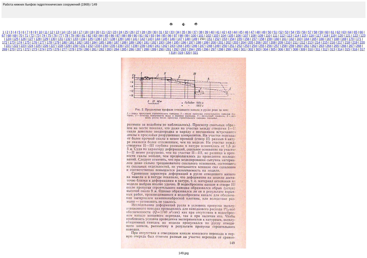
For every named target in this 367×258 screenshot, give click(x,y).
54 (292, 32)
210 (288, 42)
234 (105, 46)
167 (328, 39)
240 (150, 46)
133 (75, 39)
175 (27, 42)
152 (217, 39)
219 (354, 42)
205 (250, 42)
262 (314, 46)
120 (340, 35)
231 (82, 46)
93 (152, 35)
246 (194, 46)
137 (105, 39)
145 (164, 39)
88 (124, 35)
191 (146, 42)
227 (53, 46)
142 (142, 39)
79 (72, 35)
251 (232, 46)
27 (137, 32)
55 (298, 32)
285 (124, 49)
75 (49, 35)
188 (124, 42)
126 (23, 39)
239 (142, 46)
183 (86, 42)
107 (245, 35)
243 (172, 46)
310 (310, 49)
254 (254, 46)
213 (310, 42)
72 (32, 35)
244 (179, 46)
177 (42, 42)
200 (213, 42)
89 (129, 35)
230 (75, 46)
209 (280, 42)
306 (280, 49)
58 (315, 32)
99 (187, 35)
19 (91, 32)
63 (344, 32)
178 (49, 42)
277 (64, 49)
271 (19, 49)
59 (321, 32)
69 (15, 35)
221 (8, 46)
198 (198, 42)
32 (166, 32)
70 (20, 35)
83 (95, 35)
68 (9, 35)
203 (235, 42)
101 (201, 35)
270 (12, 49)
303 (258, 49)
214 (317, 42)
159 (269, 39)
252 (239, 46)
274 (42, 49)
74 (43, 35)
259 (291, 46)
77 (61, 35)
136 (97, 39)
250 (224, 46)
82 (89, 35)
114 (296, 35)
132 (68, 39)
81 (83, 35)
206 (258, 42)
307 (288, 49)
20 (97, 32)
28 (143, 32)
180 (64, 42)
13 (57, 32)
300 (235, 49)
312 (325, 49)
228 (60, 46)
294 (191, 49)
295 (198, 49)
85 (106, 35)
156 (246, 39)
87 (118, 35)
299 (228, 49)
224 (30, 46)
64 (350, 32)
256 (269, 46)
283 (109, 49)
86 (112, 35)
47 (252, 32)
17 (80, 32)
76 (55, 35)
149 (194, 39)
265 (336, 46)
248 (209, 46)
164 (306, 39)
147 (179, 39)
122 (355, 35)
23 (114, 32)
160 (276, 39)
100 (193, 35)
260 (299, 46)
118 (325, 35)
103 (215, 35)
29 (149, 32)
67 (3, 35)
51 (275, 32)
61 (332, 32)
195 (176, 42)
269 (4, 49)
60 (327, 32)
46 (246, 32)
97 (175, 35)
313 (332, 49)
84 (101, 35)
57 (309, 32)
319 (180, 52)
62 (338, 32)
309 (302, 49)
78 (66, 35)
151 (209, 39)
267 (351, 46)
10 (40, 32)
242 (164, 46)
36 (189, 32)
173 (12, 42)
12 (51, 32)
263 (321, 46)
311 (317, 49)
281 (94, 49)
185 (101, 42)
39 (206, 32)
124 (8, 39)
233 (97, 46)
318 (173, 52)
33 (172, 32)
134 (82, 39)
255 (261, 46)
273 (34, 49)
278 (71, 49)
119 (333, 35)
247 (202, 46)
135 (90, 39)
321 (195, 52)
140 (127, 39)
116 (311, 35)
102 (208, 35)
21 (103, 32)
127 (30, 39)
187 (116, 42)
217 (340, 42)
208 (273, 42)
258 (284, 46)
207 (265, 42)
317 (362, 49)
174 (19, 42)
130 (53, 39)
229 (68, 46)
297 (213, 49)
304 (265, 49)
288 (146, 49)
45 (241, 32)
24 (120, 32)
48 (258, 32)
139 (120, 39)
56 (304, 32)
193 (161, 42)
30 (155, 32)
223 (23, 46)
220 (362, 42)
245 (187, 46)
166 (321, 39)
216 (332, 42)
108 (253, 35)
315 (347, 49)
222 (15, 46)
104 (223, 35)
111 (275, 35)
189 (131, 42)
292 (176, 49)
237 (127, 46)
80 (78, 35)
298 (220, 49)
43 (229, 32)
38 (200, 32)
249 (217, 46)
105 (230, 35)
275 (49, 49)
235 (112, 46)
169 (343, 39)
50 (269, 32)
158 (261, 39)
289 (153, 49)
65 (355, 32)
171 (358, 39)
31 (160, 32)
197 (191, 42)
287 (138, 49)
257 (276, 46)
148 (187, 39)
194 (168, 42)
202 (228, 42)
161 (284, 39)
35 (183, 32)
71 (26, 35)
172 (4, 42)
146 (172, 39)
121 (348, 35)
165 (314, 39)
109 (260, 35)
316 (354, 49)
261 (306, 46)
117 (318, 35)
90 (135, 35)
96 (169, 35)
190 (138, 42)
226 (45, 46)
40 (212, 32)
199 (206, 42)
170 (351, 39)
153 (224, 39)
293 (183, 49)
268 (358, 46)
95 (164, 35)
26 (132, 32)
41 (218, 32)
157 (254, 39)
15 (69, 32)
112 (282, 35)
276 (56, 49)
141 (135, 39)
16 (74, 32)
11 (46, 32)
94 (158, 35)
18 (86, 32)
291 (168, 49)
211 (295, 42)
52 (281, 32)
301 (243, 49)
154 (232, 39)
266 (343, 46)
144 (157, 39)
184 (94, 42)
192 (153, 42)
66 (361, 32)
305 (273, 49)
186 (109, 42)
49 (264, 32)
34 (177, 32)
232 (90, 46)
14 (63, 32)
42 (223, 32)
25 (126, 32)
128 (38, 39)
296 (206, 49)
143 (150, 39)
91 (141, 35)
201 (220, 42)
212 (302, 42)
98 (181, 35)
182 (79, 42)
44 (235, 32)
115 (304, 35)
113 (289, 35)
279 (79, 49)
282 (101, 49)
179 (56, 42)
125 (15, 39)
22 (109, 32)
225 (38, 46)
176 (34, 42)
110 (268, 35)
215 (325, 42)
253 (246, 46)
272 (27, 49)
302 (250, 49)
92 (147, 35)
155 (239, 39)
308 (295, 49)
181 (71, 42)
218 (347, 42)
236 (120, 46)
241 (157, 46)
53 (286, 32)
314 (340, 49)
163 (299, 39)
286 (131, 49)
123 (362, 35)
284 (116, 49)
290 (161, 49)
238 (135, 46)
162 (291, 39)
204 (243, 42)
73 (38, 35)
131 (60, 39)
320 (188, 52)
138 (112, 39)
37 (195, 32)
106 (238, 35)
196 (183, 42)
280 (86, 49)
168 (336, 39)
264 (328, 46)
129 (45, 39)
